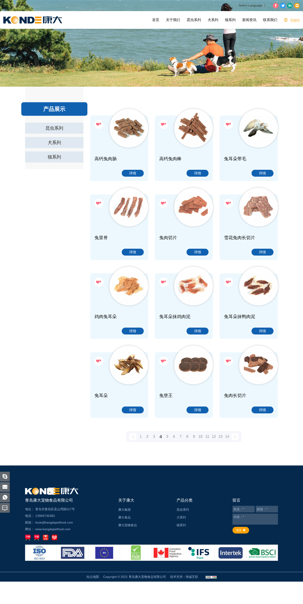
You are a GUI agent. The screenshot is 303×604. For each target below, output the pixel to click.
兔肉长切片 (235, 395)
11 (207, 436)
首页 (155, 20)
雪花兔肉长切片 (239, 237)
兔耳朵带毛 (235, 158)
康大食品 (124, 517)
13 (220, 436)
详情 (132, 173)
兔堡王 (166, 395)
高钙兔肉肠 (105, 158)
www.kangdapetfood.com (53, 529)
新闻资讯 (249, 20)
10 (201, 436)
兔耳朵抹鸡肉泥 (174, 316)
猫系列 (230, 20)
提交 (239, 530)
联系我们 (270, 20)
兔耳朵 (101, 395)
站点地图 (93, 577)
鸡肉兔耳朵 (105, 316)
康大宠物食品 (127, 525)
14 (227, 436)
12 (214, 436)
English (295, 20)
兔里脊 (101, 237)
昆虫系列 (194, 20)
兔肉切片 (168, 237)
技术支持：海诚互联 (184, 577)
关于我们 (173, 20)
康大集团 (124, 509)
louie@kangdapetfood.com (54, 522)
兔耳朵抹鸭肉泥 (239, 316)
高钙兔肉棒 (170, 158)
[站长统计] (211, 577)
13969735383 (45, 516)
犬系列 (213, 20)
